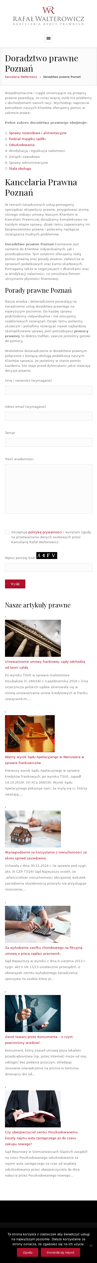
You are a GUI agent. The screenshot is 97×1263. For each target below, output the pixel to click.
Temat (10, 433)
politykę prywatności (45, 532)
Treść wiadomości (19, 459)
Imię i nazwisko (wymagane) (28, 380)
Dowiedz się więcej (60, 1252)
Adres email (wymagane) (25, 407)
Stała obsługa (20, 168)
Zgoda (27, 1252)
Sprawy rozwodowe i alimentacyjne (37, 133)
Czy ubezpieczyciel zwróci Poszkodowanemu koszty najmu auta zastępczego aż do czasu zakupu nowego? (41, 1138)
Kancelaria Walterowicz (21, 77)
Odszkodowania (22, 145)
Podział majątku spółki (27, 139)
